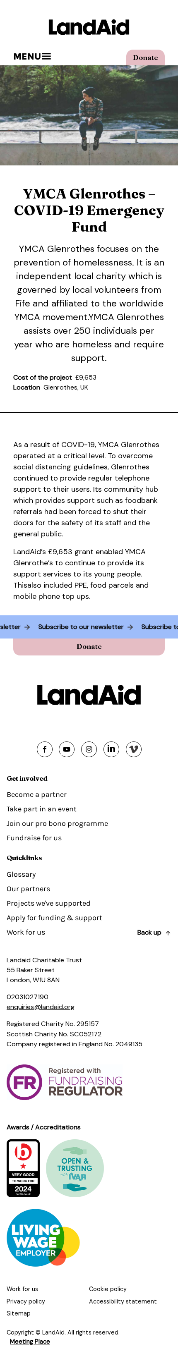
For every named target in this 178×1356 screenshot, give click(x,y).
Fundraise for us (34, 837)
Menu (27, 56)
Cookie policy (108, 1289)
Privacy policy (26, 1301)
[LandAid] (89, 27)
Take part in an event (42, 808)
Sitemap (19, 1313)
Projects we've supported (49, 903)
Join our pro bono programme (57, 823)
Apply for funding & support (54, 917)
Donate (145, 57)
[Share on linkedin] (111, 749)
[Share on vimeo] (134, 749)
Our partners (28, 888)
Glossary (21, 874)
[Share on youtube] (67, 749)
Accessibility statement (123, 1301)
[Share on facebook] (45, 749)
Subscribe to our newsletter (84, 626)
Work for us (26, 932)
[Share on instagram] (89, 749)
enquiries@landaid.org (41, 1006)
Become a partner (37, 794)
